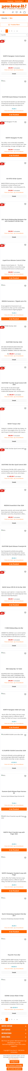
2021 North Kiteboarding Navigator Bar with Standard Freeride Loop (14, 220)
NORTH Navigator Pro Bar (14, 138)
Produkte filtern (15, 24)
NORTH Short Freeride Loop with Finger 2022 (14, 833)
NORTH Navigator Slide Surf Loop (14, 710)
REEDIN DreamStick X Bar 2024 (14, 505)
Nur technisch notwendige (14, 1065)
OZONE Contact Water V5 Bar (14, 996)
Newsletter (10, 1)
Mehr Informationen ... (14, 1059)
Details (14, 74)
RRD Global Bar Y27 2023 (14, 669)
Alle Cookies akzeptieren (14, 1069)
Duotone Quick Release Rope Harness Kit (14, 792)
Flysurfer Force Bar (14, 955)
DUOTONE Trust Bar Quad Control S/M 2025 (14, 383)
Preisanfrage (18, 1)
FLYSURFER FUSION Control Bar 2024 (14, 750)
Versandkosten (11, 1042)
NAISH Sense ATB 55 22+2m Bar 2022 (14, 587)
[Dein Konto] (21, 12)
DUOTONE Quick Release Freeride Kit (14, 97)
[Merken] (25, 40)
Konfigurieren (14, 1062)
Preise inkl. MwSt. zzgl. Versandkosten (14, 70)
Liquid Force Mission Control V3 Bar (14, 260)
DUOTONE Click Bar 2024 (14, 342)
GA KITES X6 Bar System (14, 178)
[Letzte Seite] (17, 31)
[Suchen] (13, 12)
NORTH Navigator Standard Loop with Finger (14, 874)
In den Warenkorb (14, 114)
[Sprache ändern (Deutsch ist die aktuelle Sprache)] (25, 1)
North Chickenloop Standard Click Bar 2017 (14, 914)
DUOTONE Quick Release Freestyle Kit (14, 546)
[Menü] (3, 12)
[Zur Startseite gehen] (14, 6)
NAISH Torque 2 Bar (14, 424)
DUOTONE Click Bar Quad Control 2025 (14, 464)
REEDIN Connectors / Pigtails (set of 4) (14, 301)
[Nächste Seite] (14, 31)
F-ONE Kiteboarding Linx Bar (14, 628)
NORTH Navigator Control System (14, 56)
